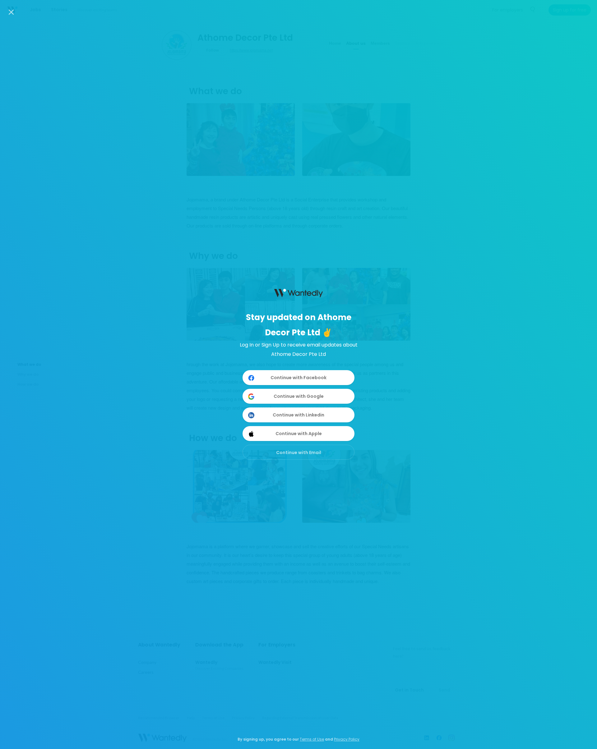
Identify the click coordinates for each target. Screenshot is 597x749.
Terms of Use (312, 739)
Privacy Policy (346, 739)
